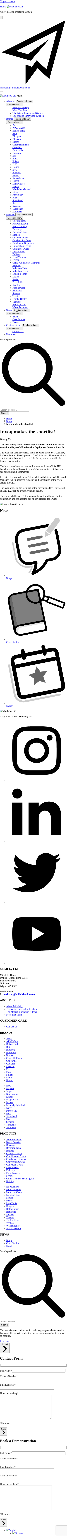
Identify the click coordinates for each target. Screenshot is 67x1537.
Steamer (10, 1214)
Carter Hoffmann (14, 1058)
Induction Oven (14, 1192)
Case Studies (12, 1243)
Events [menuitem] (15, 322)
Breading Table (13, 1148)
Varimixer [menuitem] (17, 211)
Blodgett (10, 1049)
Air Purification (14, 1139)
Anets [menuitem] (15, 125)
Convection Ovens (15, 1162)
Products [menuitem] (10, 214)
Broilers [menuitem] (16, 234)
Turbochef (11, 1124)
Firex (8, 1072)
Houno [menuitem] (15, 167)
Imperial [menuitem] (16, 172)
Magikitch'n (12, 1099)
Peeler (9, 1200)
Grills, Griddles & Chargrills (20, 1178)
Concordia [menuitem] (17, 150)
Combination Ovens (16, 1156)
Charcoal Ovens (14, 1153)
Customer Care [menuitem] (13, 325)
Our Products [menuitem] (19, 221)
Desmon (10, 1066)
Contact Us (11, 1026)
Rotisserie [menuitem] (17, 290)
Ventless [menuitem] (16, 301)
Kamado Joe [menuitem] (18, 178)
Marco (9, 1102)
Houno (9, 1080)
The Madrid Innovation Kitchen (22, 1012)
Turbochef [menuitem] (17, 208)
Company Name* (8, 1475)
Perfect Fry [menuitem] (17, 194)
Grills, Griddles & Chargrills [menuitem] (26, 262)
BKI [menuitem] (14, 133)
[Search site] (1, 17)
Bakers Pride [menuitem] (18, 130)
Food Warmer (13, 1173)
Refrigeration (12, 1209)
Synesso (10, 1122)
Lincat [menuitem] (15, 181)
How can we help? (9, 1393)
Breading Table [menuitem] (20, 232)
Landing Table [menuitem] (19, 274)
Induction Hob (13, 1189)
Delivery (10, 1170)
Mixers (9, 1197)
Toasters (10, 1217)
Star (8, 1119)
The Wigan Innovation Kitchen (21, 1009)
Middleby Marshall (15, 1105)
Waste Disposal (13, 1228)
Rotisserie (11, 1211)
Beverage (11, 1145)
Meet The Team (14, 1014)
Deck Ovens (12, 1167)
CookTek (10, 1063)
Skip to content (7, 1)
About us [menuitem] (10, 101)
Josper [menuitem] (15, 175)
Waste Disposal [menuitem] (20, 307)
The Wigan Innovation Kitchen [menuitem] (27, 113)
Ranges (10, 1206)
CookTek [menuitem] (17, 147)
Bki (8, 1047)
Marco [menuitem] (15, 186)
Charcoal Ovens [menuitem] (20, 237)
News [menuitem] (9, 310)
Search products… (9, 339)
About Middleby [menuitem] (20, 107)
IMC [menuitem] (14, 169)
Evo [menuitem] (14, 155)
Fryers (9, 1175)
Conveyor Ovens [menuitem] (20, 248)
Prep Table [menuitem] (17, 282)
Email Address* (8, 1384)
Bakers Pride (12, 1044)
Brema (9, 1055)
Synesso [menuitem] (16, 206)
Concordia (11, 1061)
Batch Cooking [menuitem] (19, 226)
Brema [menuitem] (15, 142)
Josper (9, 1091)
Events (9, 1246)
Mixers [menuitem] (15, 276)
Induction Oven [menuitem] (20, 271)
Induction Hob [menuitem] (19, 268)
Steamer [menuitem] (16, 293)
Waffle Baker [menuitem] (19, 304)
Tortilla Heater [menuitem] (19, 299)
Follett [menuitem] (15, 161)
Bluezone (11, 1052)
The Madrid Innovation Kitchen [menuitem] (28, 115)
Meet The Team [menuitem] (20, 110)
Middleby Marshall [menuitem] (21, 189)
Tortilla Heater (13, 1220)
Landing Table (13, 1195)
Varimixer (11, 1127)
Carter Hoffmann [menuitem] (20, 144)
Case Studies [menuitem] (18, 319)
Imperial (10, 1088)
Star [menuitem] (14, 203)
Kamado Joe (12, 1094)
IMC (8, 1085)
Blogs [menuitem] (15, 316)
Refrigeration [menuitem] (18, 287)
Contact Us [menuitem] (18, 331)
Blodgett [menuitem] (16, 136)
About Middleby (14, 1006)
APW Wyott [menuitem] (18, 128)
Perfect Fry (11, 1110)
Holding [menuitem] (16, 265)
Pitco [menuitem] (14, 197)
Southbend (11, 1116)
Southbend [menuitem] (17, 200)
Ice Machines (12, 1186)
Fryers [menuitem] (15, 260)
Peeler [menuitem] (15, 279)
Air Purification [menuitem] (20, 223)
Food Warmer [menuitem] (19, 257)
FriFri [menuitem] (15, 164)
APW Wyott (12, 1041)
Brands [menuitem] (9, 118)
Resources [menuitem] (11, 334)
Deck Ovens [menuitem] (18, 251)
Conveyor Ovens (14, 1164)
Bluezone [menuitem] (17, 139)
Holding (10, 1181)
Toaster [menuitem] (16, 296)
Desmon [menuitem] (16, 153)
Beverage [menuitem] (17, 229)
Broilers (10, 1150)
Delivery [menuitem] (16, 254)
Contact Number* (9, 1376)
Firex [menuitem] (15, 158)
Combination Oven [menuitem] (21, 240)
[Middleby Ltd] (8, 95)
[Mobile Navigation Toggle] (1, 91)
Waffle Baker (12, 1225)
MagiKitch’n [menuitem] (18, 183)
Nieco (9, 1108)
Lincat (9, 1096)
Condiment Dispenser (17, 1159)
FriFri (9, 1077)
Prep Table (11, 1203)
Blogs (9, 1240)
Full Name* (6, 1370)
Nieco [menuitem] (15, 192)
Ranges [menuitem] (16, 285)
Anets (9, 1038)
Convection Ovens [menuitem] (21, 246)
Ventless (10, 1223)
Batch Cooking (13, 1142)
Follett (9, 1074)
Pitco (8, 1113)
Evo (8, 1069)
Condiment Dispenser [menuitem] (23, 243)
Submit (4, 413)
